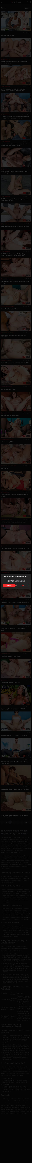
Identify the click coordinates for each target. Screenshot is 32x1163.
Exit (23, 585)
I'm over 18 (9, 585)
